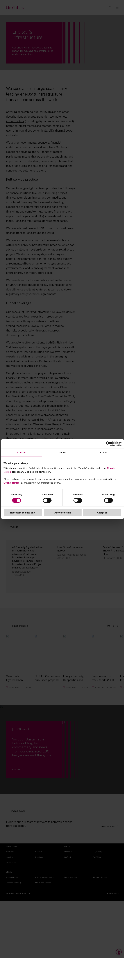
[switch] (47, 500)
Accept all (102, 512)
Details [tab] (62, 452)
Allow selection (62, 512)
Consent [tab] (21, 452)
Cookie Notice (12, 482)
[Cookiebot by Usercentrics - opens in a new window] (108, 443)
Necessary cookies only (22, 512)
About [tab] (103, 452)
